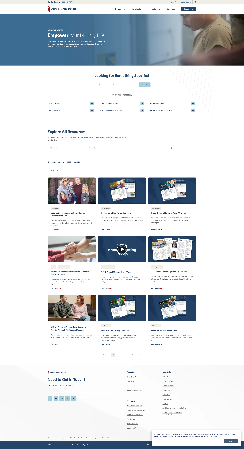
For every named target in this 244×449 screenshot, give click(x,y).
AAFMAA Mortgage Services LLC (173, 408)
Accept (231, 441)
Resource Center (168, 381)
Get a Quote (188, 9)
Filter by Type (54, 148)
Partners (165, 403)
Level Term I (130, 381)
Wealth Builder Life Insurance (136, 410)
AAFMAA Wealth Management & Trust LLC (172, 413)
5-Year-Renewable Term (134, 390)
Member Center (185, 2)
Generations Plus (132, 423)
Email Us (71, 385)
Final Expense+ (131, 419)
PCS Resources (55, 110)
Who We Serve (138, 9)
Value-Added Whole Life (134, 405)
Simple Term (130, 395)
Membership (155, 9)
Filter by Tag (92, 148)
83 (133, 354)
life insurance (54, 103)
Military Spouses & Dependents (111, 110)
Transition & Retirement (109, 103)
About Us (173, 2)
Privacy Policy (213, 436)
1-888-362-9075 (67, 2)
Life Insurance (119, 9)
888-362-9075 (60, 385)
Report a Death (167, 399)
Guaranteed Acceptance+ (135, 414)
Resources (171, 9)
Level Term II (131, 386)
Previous (106, 355)
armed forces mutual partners (161, 110)
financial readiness (157, 103)
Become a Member (168, 385)
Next (139, 355)
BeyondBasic (131, 377)
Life (131, 428)
